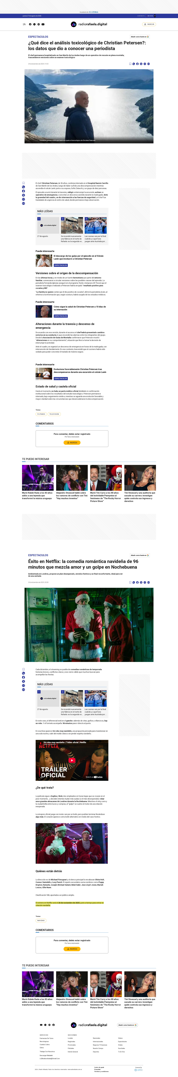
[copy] (148, 64)
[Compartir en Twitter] (141, 64)
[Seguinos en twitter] (45, 1025)
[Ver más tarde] (130, 64)
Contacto (141, 15)
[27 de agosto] (48, 225)
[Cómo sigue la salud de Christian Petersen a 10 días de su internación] (44, 311)
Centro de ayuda (99, 1067)
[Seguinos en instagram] (49, 1025)
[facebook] (137, 64)
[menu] (24, 24)
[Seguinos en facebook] (53, 1025)
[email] (145, 64)
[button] (89, 139)
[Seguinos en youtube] (41, 1025)
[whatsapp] (133, 64)
